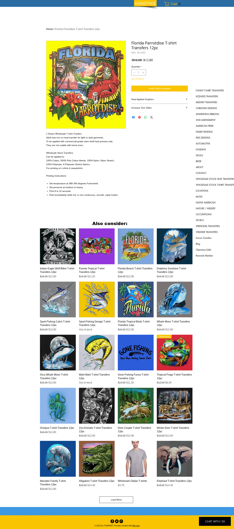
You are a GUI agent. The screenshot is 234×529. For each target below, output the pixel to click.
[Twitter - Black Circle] (117, 521)
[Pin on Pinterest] (139, 117)
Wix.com (136, 526)
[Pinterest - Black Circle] (121, 521)
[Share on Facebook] (133, 117)
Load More (116, 499)
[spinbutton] (139, 72)
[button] (173, 3)
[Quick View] (58, 246)
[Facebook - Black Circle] (112, 521)
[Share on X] (151, 117)
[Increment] (143, 72)
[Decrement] (134, 72)
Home (49, 29)
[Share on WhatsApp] (145, 117)
